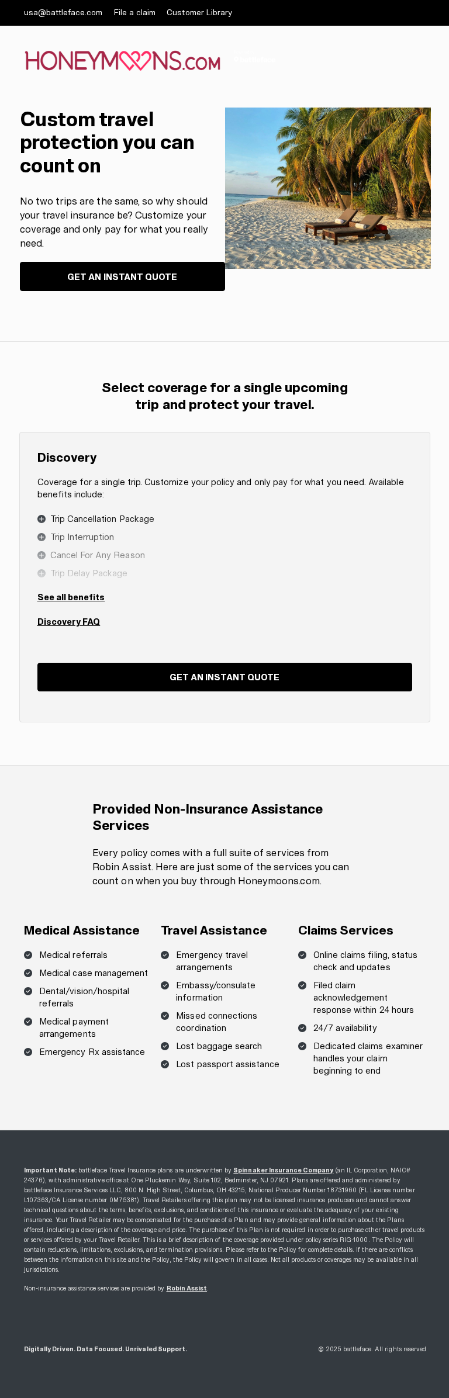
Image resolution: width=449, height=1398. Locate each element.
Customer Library (199, 12)
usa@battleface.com (63, 12)
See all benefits (71, 597)
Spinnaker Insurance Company (283, 1170)
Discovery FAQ (69, 621)
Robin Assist (187, 1288)
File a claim (135, 12)
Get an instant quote (122, 276)
